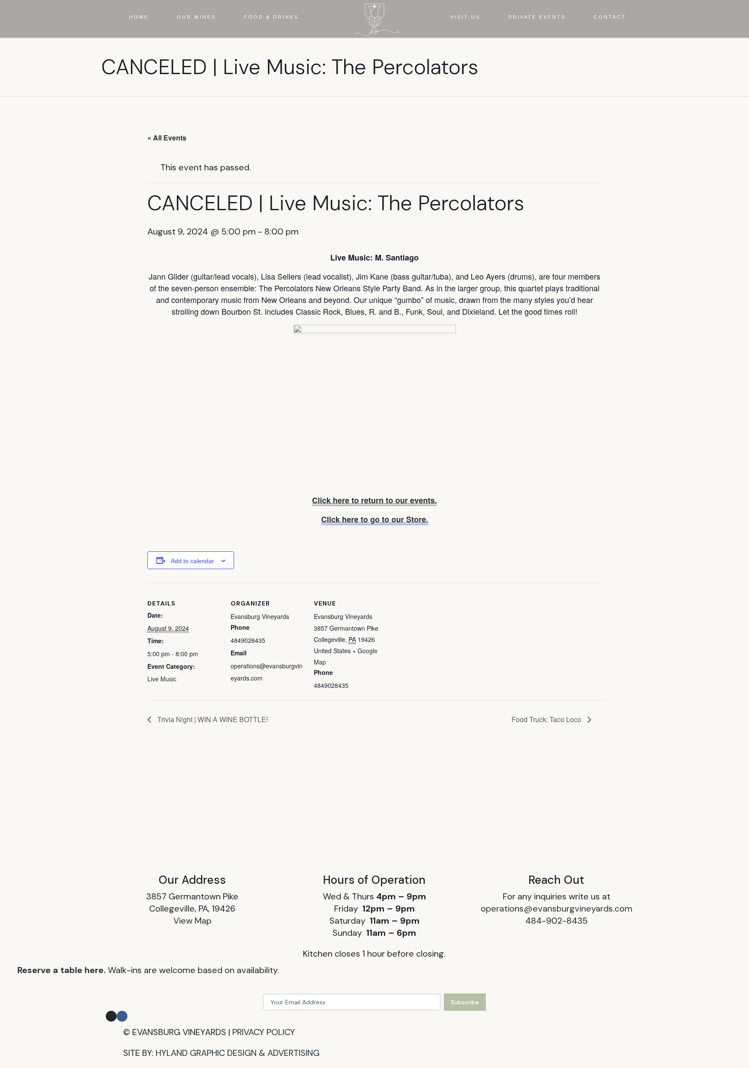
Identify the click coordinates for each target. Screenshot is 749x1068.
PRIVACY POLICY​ (263, 1032)
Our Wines (196, 17)
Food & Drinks (271, 17)
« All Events (166, 138)
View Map (192, 920)
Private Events (537, 17)
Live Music (161, 678)
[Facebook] (122, 1016)
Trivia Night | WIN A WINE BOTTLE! (212, 719)
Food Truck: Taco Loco (547, 719)
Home (139, 17)
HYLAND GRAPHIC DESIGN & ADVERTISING (237, 1052)
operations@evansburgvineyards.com (556, 908)
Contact (610, 17)
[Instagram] (111, 1016)
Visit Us (465, 17)
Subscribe (465, 1002)
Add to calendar (192, 560)
